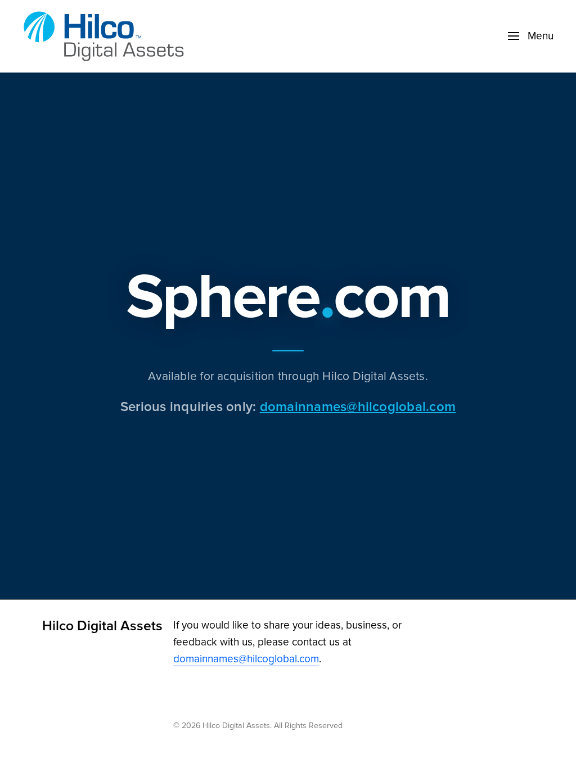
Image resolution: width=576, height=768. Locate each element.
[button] (531, 36)
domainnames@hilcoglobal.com (358, 406)
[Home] (106, 36)
